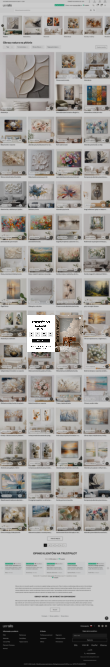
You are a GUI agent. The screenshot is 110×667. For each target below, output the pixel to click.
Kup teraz (41, 340)
